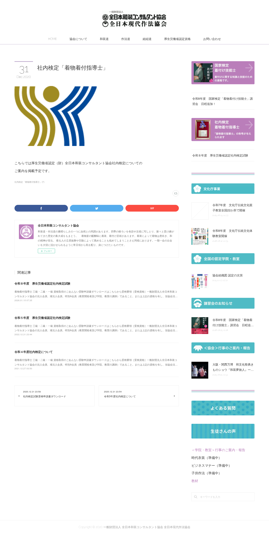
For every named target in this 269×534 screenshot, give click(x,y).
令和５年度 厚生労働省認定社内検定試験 (42, 317)
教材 (194, 480)
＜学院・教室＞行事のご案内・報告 (218, 449)
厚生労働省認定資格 (177, 39)
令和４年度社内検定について (34, 352)
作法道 (125, 39)
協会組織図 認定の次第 (227, 275)
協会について (78, 39)
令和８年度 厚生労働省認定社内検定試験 (42, 283)
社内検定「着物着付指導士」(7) (29, 181)
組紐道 (147, 39)
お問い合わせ (212, 39)
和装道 (104, 39)
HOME (52, 39)
